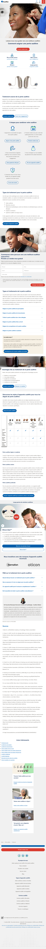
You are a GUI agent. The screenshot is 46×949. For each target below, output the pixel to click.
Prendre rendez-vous (8, 116)
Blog (23, 874)
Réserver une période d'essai (23, 546)
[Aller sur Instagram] (27, 856)
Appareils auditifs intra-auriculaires (23, 883)
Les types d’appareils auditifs (11, 223)
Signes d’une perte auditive (12, 141)
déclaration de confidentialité (26, 276)
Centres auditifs (23, 895)
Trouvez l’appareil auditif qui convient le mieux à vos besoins (18, 495)
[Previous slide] (2, 525)
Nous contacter (23, 866)
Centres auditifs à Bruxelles (23, 898)
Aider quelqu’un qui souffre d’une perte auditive (23, 863)
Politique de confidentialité (32, 925)
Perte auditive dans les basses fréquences (11, 752)
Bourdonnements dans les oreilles (9, 758)
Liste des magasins (23, 906)
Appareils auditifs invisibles (23, 888)
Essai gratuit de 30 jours (13, 162)
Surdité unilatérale (5, 754)
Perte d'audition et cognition (8, 760)
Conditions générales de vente (20, 925)
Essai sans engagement (21, 116)
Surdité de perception (6, 745)
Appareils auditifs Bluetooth (23, 886)
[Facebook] (19, 856)
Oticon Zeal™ (23, 549)
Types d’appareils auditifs (23, 878)
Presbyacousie (4, 743)
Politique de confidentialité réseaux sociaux (31, 927)
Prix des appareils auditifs (33, 162)
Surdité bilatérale (5, 756)
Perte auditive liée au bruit (7, 748)
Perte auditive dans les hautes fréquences (11, 750)
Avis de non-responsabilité (7, 925)
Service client (23, 871)
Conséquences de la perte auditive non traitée (16, 351)
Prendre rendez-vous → (23, 49)
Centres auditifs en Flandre (23, 901)
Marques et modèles (20, 386)
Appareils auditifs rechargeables (23, 891)
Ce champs (23, 280)
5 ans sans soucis (12, 182)
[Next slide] (43, 525)
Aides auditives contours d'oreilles (23, 880)
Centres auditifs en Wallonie (23, 903)
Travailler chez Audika (23, 868)
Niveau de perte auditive (10, 410)
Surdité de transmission (6, 746)
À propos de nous (23, 860)
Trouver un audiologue (23, 909)
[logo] (4, 1)
